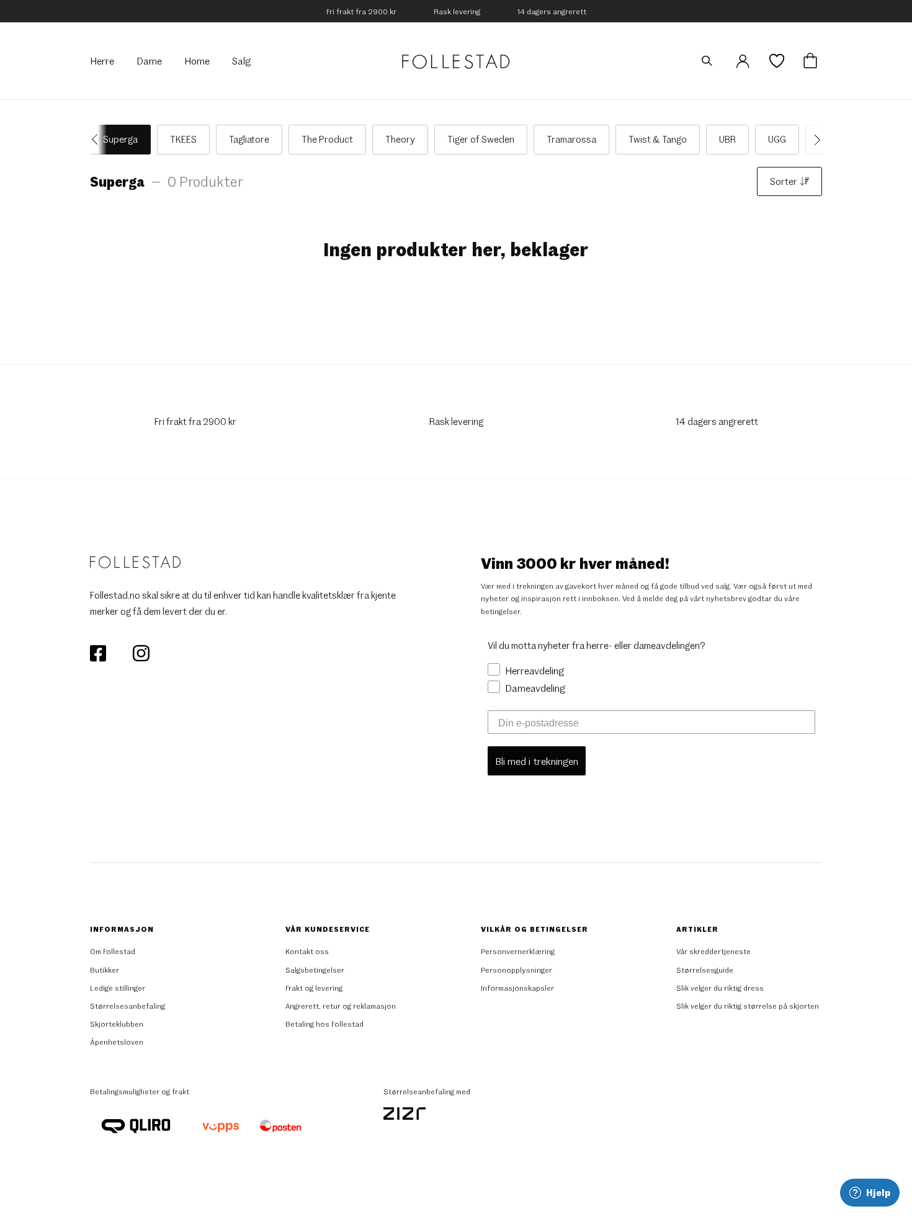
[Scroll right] (814, 139)
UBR (727, 139)
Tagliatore (249, 139)
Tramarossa (571, 139)
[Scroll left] (98, 139)
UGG (777, 139)
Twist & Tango (657, 139)
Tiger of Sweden (480, 139)
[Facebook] (99, 652)
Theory (400, 139)
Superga (120, 139)
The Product (327, 139)
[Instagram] (140, 652)
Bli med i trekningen (536, 761)
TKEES (183, 139)
